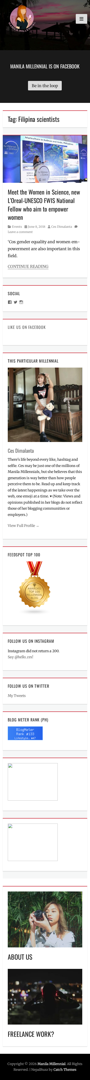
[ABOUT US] (45, 918)
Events (17, 226)
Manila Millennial (52, 1064)
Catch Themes (65, 1070)
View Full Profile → (23, 525)
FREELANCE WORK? (31, 1034)
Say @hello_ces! (20, 657)
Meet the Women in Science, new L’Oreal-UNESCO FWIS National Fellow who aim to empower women (44, 204)
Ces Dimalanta (61, 226)
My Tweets (17, 695)
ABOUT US (20, 957)
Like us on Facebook (27, 327)
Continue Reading (28, 266)
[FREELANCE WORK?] (45, 996)
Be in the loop (45, 85)
